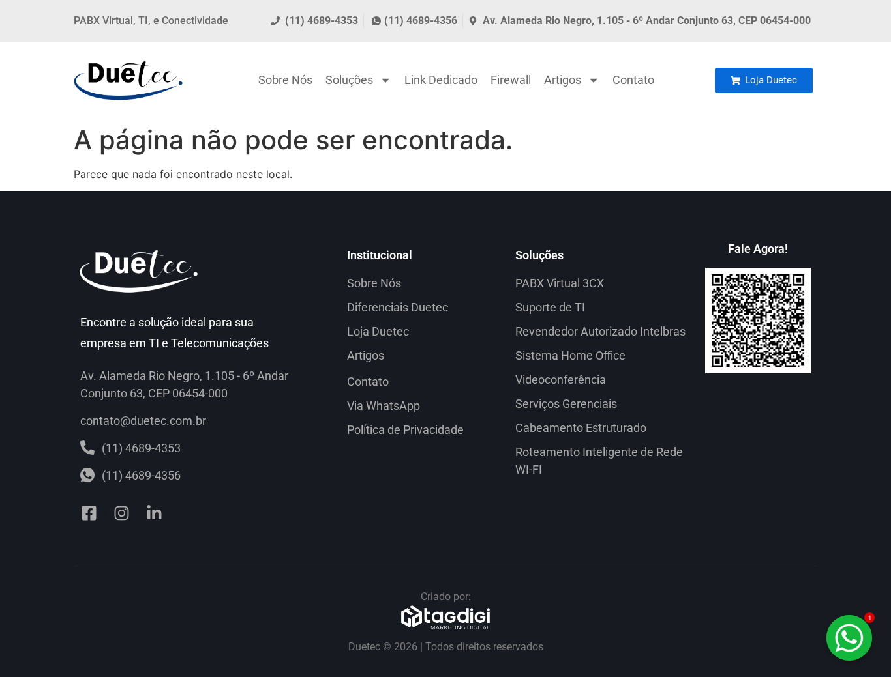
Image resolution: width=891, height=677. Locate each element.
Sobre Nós (285, 80)
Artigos (562, 80)
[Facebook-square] (88, 513)
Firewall (511, 80)
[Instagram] (121, 513)
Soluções (349, 80)
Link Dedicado (440, 80)
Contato (633, 80)
